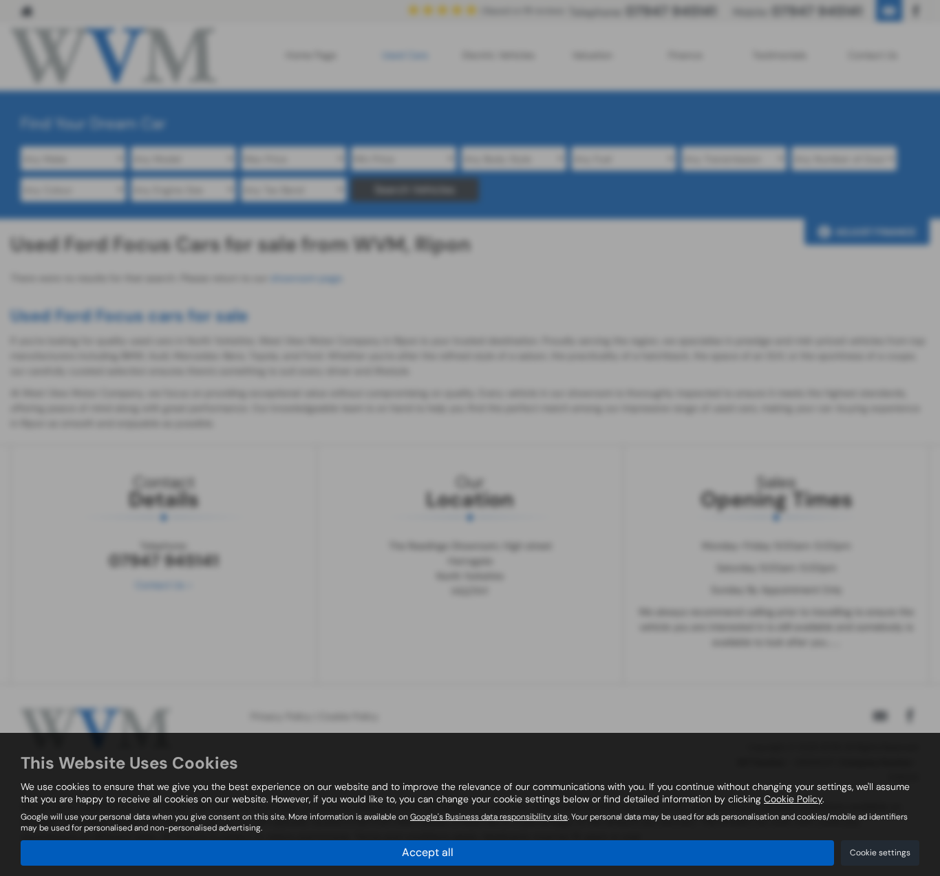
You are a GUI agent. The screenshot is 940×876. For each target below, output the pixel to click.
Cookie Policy (793, 799)
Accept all (427, 852)
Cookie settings (880, 852)
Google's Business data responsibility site (489, 816)
